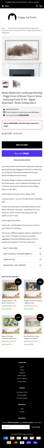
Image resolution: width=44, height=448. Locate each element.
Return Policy (22, 376)
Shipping (22, 373)
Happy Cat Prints (27, 434)
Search (22, 367)
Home (3, 28)
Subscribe (36, 427)
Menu (7, 6)
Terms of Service (22, 379)
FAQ (22, 409)
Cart (40, 6)
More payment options (22, 160)
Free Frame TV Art (22, 392)
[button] (22, 248)
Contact (22, 412)
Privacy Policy (22, 381)
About (22, 370)
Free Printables (22, 395)
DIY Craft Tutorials (22, 398)
